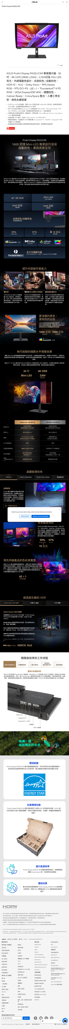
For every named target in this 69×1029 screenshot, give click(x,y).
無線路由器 (20, 966)
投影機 (3, 981)
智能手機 (4, 947)
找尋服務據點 (37, 978)
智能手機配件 (5, 953)
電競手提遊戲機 (5, 950)
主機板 (3, 1006)
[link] (35, 2)
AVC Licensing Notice (56, 981)
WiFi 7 (19, 961)
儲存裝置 (20, 956)
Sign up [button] (26, 1018)
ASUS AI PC (54, 955)
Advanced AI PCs (55, 957)
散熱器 (19, 945)
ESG (52, 944)
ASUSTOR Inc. (38, 962)
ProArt (25, 939)
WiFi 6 (19, 963)
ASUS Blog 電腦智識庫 (56, 984)
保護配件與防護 (21, 994)
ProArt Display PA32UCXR (11, 6)
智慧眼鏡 (4, 1000)
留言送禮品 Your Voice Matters (56, 978)
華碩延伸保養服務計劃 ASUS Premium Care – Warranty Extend (58, 970)
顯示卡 (3, 1008)
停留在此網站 (25, 516)
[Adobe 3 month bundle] (10, 129)
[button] (2, 2)
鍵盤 (19, 986)
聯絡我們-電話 (37, 986)
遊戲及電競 (4, 970)
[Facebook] (35, 1018)
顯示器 (3, 978)
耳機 (19, 991)
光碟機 (19, 953)
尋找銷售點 (37, 997)
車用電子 (53, 963)
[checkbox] (60, 65)
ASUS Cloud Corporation (40, 964)
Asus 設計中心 (54, 960)
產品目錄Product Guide (40, 994)
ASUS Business (54, 965)
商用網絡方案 (21, 972)
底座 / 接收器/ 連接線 (23, 1007)
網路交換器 (20, 975)
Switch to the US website (40, 516)
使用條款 (27, 1024)
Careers (36, 947)
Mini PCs (4, 992)
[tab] (8, 477)
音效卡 (19, 950)
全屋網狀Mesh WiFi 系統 (24, 969)
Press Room (37, 959)
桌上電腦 (4, 986)
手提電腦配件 (5, 972)
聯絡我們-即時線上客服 (40, 980)
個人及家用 (4, 959)
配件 (3, 994)
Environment (54, 947)
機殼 (3, 1011)
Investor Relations (39, 954)
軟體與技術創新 (5, 997)
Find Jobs (36, 969)
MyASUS (36, 999)
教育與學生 (4, 967)
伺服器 (19, 980)
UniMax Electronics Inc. (40, 967)
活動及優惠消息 (55, 952)
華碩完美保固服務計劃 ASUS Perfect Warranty (58, 974)
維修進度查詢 (37, 975)
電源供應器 (20, 947)
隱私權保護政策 (36, 1024)
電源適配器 (20, 1004)
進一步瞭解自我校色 (11, 506)
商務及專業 (4, 961)
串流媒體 (20, 1009)
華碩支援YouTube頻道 (39, 991)
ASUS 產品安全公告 (39, 989)
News (35, 949)
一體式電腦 (4, 984)
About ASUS (37, 944)
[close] (59, 509)
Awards (36, 952)
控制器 (19, 997)
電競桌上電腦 (5, 989)
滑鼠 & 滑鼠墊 (21, 988)
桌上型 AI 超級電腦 (22, 977)
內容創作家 (4, 964)
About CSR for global (39, 957)
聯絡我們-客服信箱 (39, 983)
